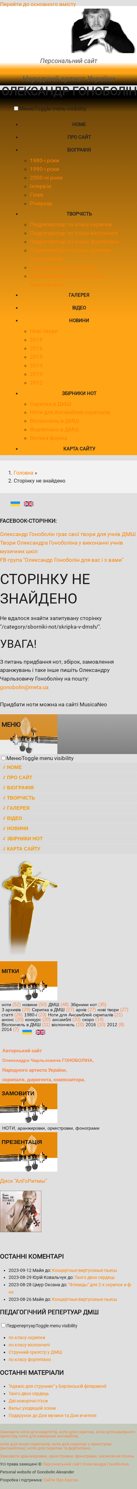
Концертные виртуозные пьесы (84, 1270)
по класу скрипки (27, 1337)
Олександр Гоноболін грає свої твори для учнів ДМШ (68, 534)
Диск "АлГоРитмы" (23, 1181)
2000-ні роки (46, 177)
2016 (36, 348)
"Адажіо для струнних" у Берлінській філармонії (57, 1386)
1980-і (30, 1015)
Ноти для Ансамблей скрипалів (70, 412)
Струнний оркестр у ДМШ (35, 1352)
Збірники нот (79, 393)
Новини (79, 320)
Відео (79, 308)
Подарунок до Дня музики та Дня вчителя (53, 1415)
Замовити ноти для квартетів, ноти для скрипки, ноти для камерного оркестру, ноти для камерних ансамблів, (67, 1433)
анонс (8, 1019)
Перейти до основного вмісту (38, 4)
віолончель (63, 1024)
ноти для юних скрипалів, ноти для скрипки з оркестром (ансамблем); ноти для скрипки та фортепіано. (56, 1446)
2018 (36, 339)
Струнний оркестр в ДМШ (63, 267)
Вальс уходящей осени (32, 1408)
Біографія (79, 150)
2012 (36, 382)
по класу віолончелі (29, 1344)
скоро (88, 1019)
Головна (23, 473)
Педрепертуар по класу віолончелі (74, 233)
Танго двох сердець (95, 1277)
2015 (36, 357)
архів (81, 1009)
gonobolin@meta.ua (24, 687)
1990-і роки (44, 169)
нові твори (108, 1009)
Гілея (36, 195)
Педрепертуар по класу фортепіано (74, 241)
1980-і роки (44, 160)
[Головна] (102, 51)
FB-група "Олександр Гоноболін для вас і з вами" (61, 560)
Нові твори (44, 331)
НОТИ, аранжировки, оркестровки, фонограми (50, 1128)
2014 (36, 365)
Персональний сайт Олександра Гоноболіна (85, 1464)
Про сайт (79, 137)
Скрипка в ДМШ (50, 404)
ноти (6, 1004)
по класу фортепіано (30, 1359)
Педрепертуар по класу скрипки (71, 224)
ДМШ (53, 1004)
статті (7, 1015)
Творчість (79, 214)
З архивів (11, 1009)
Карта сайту (79, 449)
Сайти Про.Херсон (60, 1480)
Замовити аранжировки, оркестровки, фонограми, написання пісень (67, 1456)
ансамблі (61, 1019)
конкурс (33, 1019)
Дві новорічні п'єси (28, 1400)
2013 (36, 374)
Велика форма (48, 438)
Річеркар (41, 203)
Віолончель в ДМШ (54, 421)
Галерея (79, 295)
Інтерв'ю (41, 186)
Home (79, 124)
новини (29, 1004)
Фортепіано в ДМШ (54, 429)
